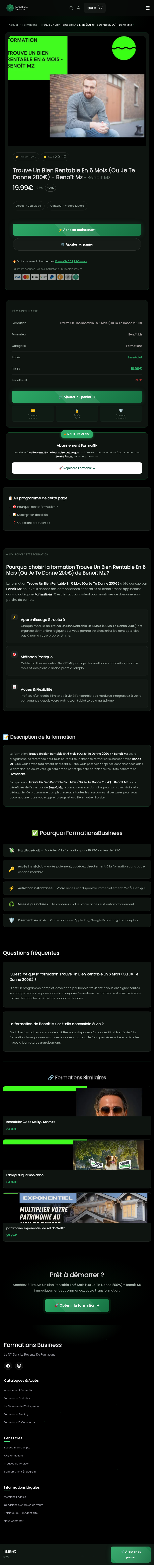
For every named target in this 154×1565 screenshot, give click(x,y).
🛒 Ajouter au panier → (77, 397)
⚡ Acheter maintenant (77, 230)
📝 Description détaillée (30, 515)
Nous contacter (13, 1520)
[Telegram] (8, 1366)
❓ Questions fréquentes (31, 523)
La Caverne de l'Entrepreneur (23, 1406)
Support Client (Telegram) (20, 1471)
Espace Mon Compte (17, 1447)
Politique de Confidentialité (21, 1512)
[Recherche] (71, 8)
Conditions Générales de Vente (23, 1504)
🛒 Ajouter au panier (77, 244)
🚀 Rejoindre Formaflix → (77, 468)
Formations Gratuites (17, 1398)
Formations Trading (16, 1414)
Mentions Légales (15, 1496)
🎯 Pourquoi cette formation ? (35, 507)
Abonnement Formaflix (18, 1390)
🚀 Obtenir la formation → (77, 1305)
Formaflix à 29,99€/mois (71, 261)
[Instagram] (19, 1366)
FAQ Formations (13, 1455)
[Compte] (78, 8)
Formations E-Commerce (19, 1422)
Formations (29, 25)
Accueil (13, 25)
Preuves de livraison (16, 1463)
